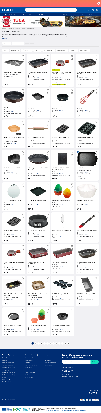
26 (65, 343)
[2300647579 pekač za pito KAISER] (13, 321)
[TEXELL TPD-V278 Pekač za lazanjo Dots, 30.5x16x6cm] (13, 291)
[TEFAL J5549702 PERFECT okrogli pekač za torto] (13, 103)
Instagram (91, 393)
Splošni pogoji (29, 360)
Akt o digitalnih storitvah (8, 367)
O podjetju (5, 357)
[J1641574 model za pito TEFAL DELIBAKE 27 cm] (13, 259)
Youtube (94, 393)
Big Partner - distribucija (8, 372)
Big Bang (12, 76)
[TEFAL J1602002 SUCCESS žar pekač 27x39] (87, 259)
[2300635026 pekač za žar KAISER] (38, 103)
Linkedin (96, 393)
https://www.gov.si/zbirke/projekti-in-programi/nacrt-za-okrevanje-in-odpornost (66, 410)
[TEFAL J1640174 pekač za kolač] (62, 259)
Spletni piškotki (29, 377)
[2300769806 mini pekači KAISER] (62, 291)
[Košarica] (97, 10)
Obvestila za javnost (7, 365)
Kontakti (4, 360)
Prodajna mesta (29, 357)
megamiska (13, 143)
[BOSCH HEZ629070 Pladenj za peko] (13, 70)
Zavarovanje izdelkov (30, 372)
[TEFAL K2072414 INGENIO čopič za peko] (87, 227)
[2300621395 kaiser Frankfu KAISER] (62, 321)
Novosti (4, 377)
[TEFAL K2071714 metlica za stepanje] (87, 103)
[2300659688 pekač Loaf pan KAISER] (87, 291)
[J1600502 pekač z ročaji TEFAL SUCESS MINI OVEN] (87, 70)
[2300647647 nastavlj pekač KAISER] (38, 196)
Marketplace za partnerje (8, 375)
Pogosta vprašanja (49, 357)
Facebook (89, 393)
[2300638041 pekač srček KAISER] (13, 165)
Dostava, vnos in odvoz (31, 365)
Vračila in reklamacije (50, 365)
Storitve (27, 362)
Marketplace (48, 360)
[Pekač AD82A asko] (87, 165)
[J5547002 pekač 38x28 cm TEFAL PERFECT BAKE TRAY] (62, 165)
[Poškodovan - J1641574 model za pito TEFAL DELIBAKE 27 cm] (62, 70)
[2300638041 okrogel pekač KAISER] (38, 227)
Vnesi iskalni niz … (36, 10)
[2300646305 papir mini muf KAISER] (62, 196)
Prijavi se (94, 361)
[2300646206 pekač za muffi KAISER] (62, 134)
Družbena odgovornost (8, 362)
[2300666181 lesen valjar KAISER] (38, 134)
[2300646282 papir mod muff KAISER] (38, 321)
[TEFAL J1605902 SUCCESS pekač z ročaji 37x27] (38, 70)
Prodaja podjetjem (7, 370)
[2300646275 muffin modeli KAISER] (87, 196)
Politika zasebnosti (30, 375)
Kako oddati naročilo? (50, 362)
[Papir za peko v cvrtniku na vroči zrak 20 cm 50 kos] (13, 134)
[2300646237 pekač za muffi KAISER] (13, 227)
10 (59, 343)
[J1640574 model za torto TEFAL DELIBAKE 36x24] (38, 259)
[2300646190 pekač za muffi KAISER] (87, 134)
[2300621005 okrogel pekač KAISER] (62, 103)
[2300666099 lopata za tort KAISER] (13, 196)
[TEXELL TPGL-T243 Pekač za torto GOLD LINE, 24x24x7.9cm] (38, 291)
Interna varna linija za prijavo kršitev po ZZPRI (9, 380)
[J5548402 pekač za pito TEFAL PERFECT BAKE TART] (38, 165)
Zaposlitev (5, 383)
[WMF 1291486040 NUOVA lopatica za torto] (62, 227)
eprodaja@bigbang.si (67, 374)
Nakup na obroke (29, 370)
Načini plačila (28, 367)
